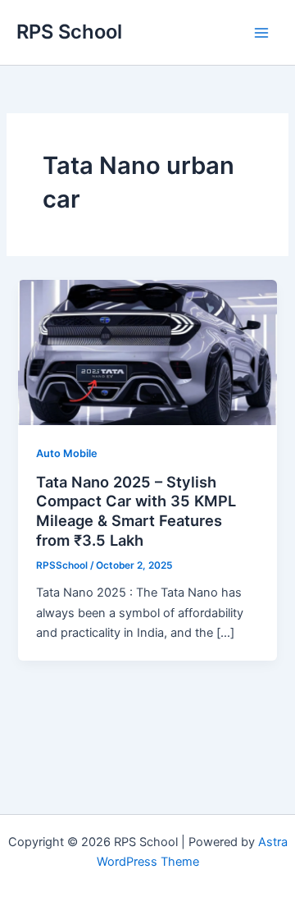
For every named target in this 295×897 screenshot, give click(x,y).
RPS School (69, 31)
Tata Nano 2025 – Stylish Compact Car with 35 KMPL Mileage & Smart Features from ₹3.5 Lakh (136, 511)
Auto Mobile (67, 453)
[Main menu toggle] (261, 33)
